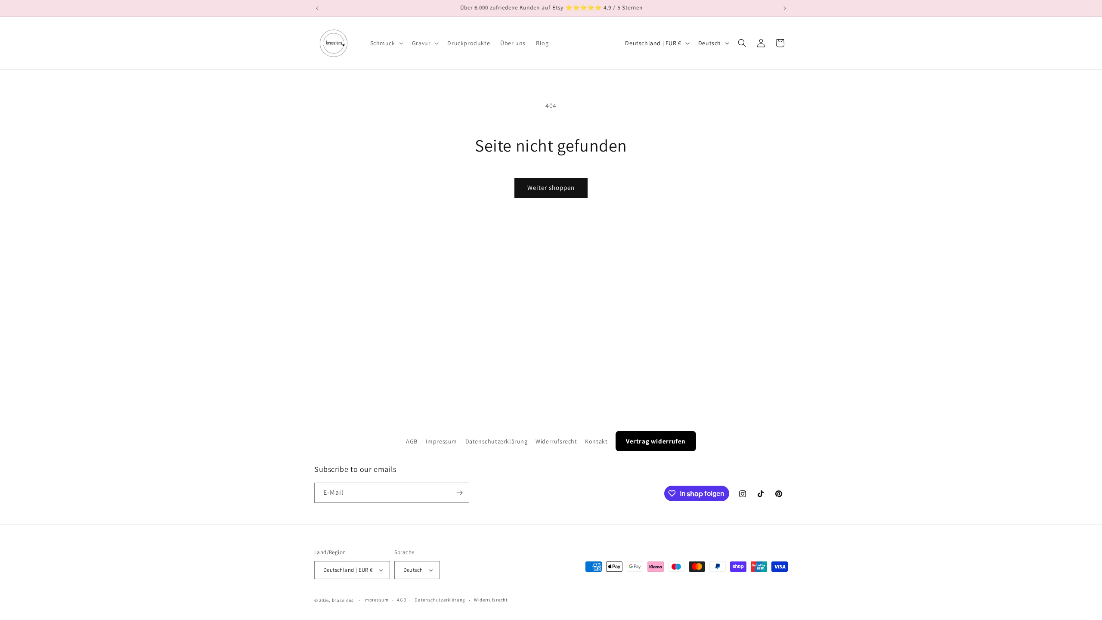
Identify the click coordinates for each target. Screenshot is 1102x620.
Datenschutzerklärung (496, 441)
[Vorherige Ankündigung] (317, 8)
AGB (412, 441)
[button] (386, 43)
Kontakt (596, 441)
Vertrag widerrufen (656, 441)
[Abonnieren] (459, 493)
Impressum (441, 441)
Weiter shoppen (551, 187)
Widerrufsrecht (556, 441)
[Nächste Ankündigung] (784, 8)
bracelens (343, 600)
